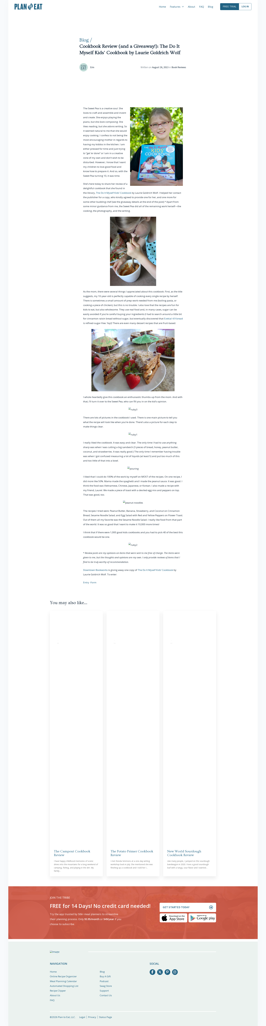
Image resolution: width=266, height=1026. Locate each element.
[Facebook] (152, 972)
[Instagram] (175, 972)
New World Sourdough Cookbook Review (184, 853)
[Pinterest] (167, 972)
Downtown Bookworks (95, 570)
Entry (86, 582)
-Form (93, 582)
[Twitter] (160, 972)
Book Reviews (179, 67)
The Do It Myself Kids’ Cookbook (113, 192)
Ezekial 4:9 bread (173, 318)
